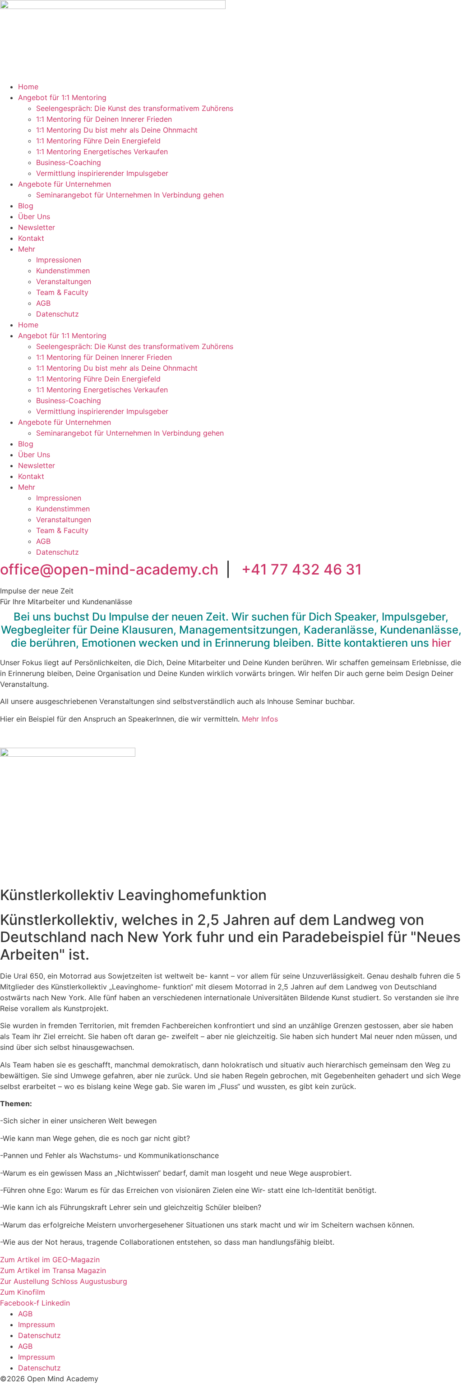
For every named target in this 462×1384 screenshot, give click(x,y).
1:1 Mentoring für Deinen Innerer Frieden (104, 119)
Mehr (26, 248)
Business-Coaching (68, 162)
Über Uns (34, 216)
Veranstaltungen (63, 281)
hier (441, 642)
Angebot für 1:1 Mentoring (62, 97)
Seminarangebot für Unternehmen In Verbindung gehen (130, 194)
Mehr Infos (260, 718)
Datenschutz (57, 313)
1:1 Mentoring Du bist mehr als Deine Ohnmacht (117, 129)
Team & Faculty (62, 292)
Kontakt (31, 238)
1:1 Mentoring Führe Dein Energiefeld (98, 140)
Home (28, 86)
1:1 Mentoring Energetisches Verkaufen (102, 151)
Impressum (36, 1324)
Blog (25, 205)
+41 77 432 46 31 (301, 569)
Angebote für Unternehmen (64, 184)
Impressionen (58, 259)
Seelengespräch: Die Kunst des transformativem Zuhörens (134, 108)
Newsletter (36, 227)
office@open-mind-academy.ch (109, 569)
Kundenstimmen (63, 270)
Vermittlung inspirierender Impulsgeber (102, 173)
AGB (43, 303)
